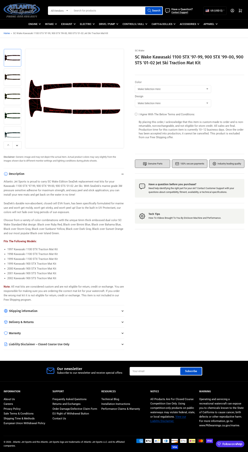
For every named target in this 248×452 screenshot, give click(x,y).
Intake (49, 24)
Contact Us (59, 418)
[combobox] (117, 10)
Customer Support (215, 188)
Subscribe (191, 371)
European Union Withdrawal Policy (24, 423)
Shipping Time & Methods (19, 418)
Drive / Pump (107, 24)
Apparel (209, 24)
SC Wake (139, 50)
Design (139, 96)
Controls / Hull (133, 24)
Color (138, 82)
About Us (9, 399)
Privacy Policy (12, 408)
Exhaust (66, 24)
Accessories (188, 24)
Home (7, 33)
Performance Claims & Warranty (120, 408)
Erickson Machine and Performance (202, 218)
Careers (8, 404)
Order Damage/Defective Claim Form (74, 408)
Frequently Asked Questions (69, 399)
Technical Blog (110, 399)
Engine (33, 24)
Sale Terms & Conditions (19, 413)
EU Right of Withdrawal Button (70, 413)
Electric (86, 24)
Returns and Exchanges (66, 404)
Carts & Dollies (162, 24)
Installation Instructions (115, 404)
